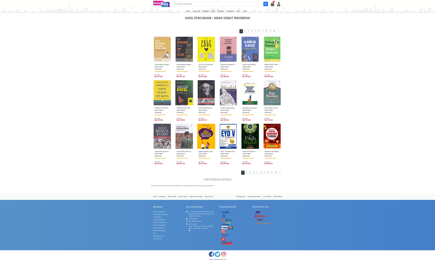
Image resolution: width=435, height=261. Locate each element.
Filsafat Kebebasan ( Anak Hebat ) (210, 108)
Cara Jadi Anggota (159, 211)
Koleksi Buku (277, 196)
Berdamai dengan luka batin (230, 64)
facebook (211, 254)
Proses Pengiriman (159, 230)
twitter (217, 254)
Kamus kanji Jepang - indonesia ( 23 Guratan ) (257, 64)
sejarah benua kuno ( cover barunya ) (167, 151)
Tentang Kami (240, 196)
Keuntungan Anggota (160, 214)
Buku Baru (162, 196)
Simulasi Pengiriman (159, 225)
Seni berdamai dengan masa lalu (165, 64)
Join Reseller (267, 196)
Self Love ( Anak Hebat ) (207, 64)
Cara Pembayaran (159, 220)
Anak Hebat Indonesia (159, 68)
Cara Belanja (157, 217)
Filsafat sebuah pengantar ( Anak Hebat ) (234, 108)
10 (274, 31)
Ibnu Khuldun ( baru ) (271, 108)
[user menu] (278, 4)
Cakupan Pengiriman (160, 222)
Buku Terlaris (172, 196)
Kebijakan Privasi (158, 236)
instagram (223, 254)
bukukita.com (221, 260)
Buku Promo (209, 196)
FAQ (154, 233)
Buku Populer (183, 196)
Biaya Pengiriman (159, 228)
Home (155, 196)
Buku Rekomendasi (196, 196)
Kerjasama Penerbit (254, 196)
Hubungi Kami (157, 238)
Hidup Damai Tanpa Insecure (274, 64)
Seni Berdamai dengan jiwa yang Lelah (189, 64)
